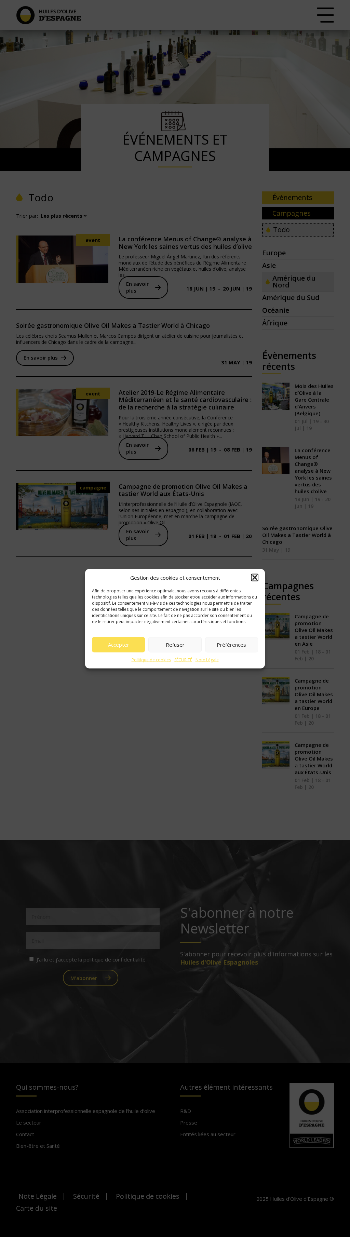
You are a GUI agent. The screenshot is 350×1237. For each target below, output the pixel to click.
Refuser (175, 644)
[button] (254, 577)
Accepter (118, 644)
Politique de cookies (151, 659)
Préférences (231, 644)
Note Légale (207, 659)
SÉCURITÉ (183, 659)
